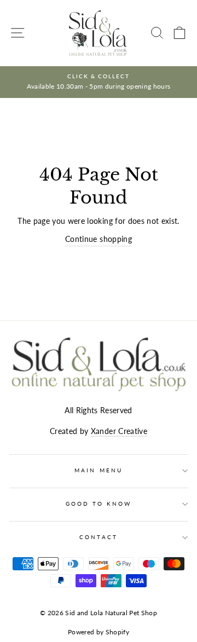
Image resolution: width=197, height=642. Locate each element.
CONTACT (98, 537)
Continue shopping (98, 239)
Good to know (99, 503)
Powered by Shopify (98, 632)
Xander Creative (119, 431)
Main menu (98, 470)
